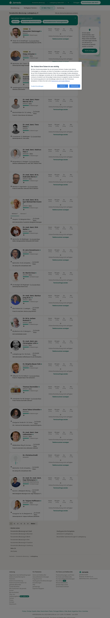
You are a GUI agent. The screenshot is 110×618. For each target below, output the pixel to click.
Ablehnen (62, 86)
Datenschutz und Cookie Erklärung (60, 81)
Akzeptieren (74, 86)
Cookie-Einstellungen (37, 86)
